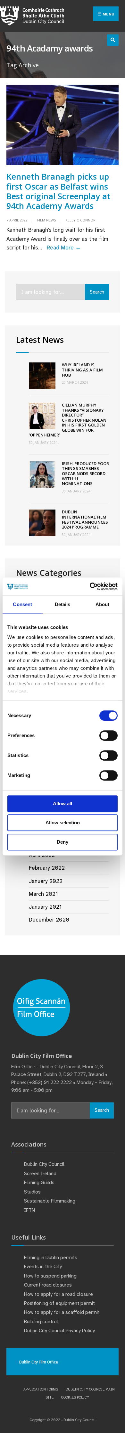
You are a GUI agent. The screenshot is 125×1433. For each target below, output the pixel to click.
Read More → (64, 247)
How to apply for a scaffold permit (62, 1312)
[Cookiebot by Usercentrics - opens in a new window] (90, 586)
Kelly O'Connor (80, 220)
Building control (41, 1321)
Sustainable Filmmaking (49, 1201)
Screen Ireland (40, 1173)
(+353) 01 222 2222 (49, 1082)
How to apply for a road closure (58, 1294)
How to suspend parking (50, 1276)
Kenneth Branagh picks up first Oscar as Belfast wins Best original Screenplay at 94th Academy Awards (58, 191)
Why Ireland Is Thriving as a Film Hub (82, 370)
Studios (32, 1192)
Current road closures (48, 1285)
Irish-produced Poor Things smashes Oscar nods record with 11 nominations (85, 473)
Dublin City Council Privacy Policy (59, 1330)
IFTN (29, 1210)
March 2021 (43, 893)
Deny (62, 842)
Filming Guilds (39, 1182)
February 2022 (47, 867)
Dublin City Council (44, 1164)
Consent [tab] (22, 604)
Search (97, 292)
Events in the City (43, 1266)
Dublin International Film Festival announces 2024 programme (85, 519)
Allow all (62, 803)
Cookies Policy (75, 1397)
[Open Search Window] (113, 40)
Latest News (40, 339)
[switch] (108, 735)
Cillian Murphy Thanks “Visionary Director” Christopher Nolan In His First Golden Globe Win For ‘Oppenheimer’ (67, 420)
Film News (46, 220)
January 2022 (46, 881)
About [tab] (103, 604)
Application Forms (40, 1389)
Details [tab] (63, 604)
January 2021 (45, 906)
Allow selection (63, 822)
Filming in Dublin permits (51, 1257)
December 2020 (49, 919)
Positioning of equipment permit (59, 1303)
